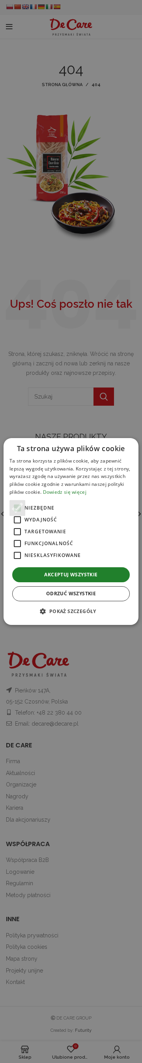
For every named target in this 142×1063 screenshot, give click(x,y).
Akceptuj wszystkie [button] (70, 574)
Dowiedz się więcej (64, 492)
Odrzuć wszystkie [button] (71, 593)
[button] (71, 611)
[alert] (71, 531)
